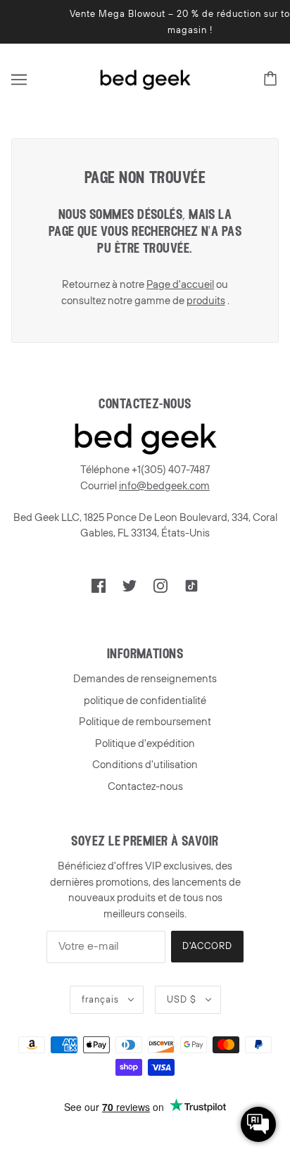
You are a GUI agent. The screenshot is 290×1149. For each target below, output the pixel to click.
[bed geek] (145, 79)
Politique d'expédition (145, 743)
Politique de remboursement (145, 722)
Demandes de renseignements (145, 679)
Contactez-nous (145, 786)
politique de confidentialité (145, 700)
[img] (98, 585)
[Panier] (272, 79)
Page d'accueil (180, 284)
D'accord (207, 946)
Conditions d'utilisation (145, 765)
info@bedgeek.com (164, 486)
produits (206, 301)
